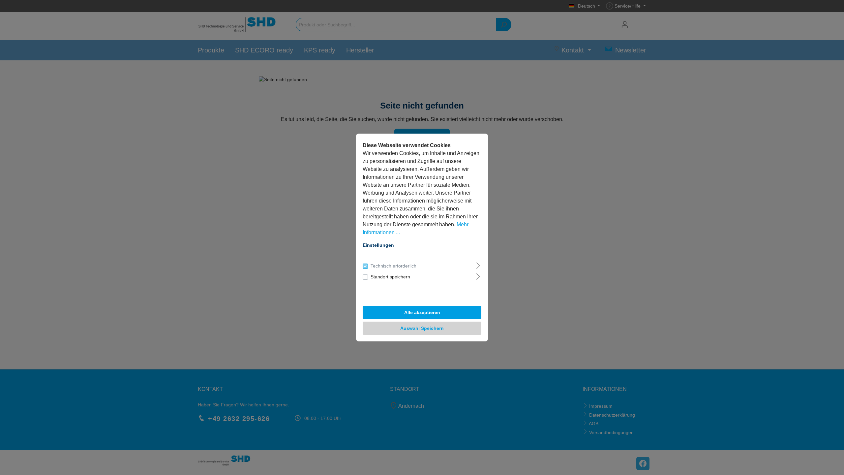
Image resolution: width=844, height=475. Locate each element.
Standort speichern (390, 276)
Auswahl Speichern (422, 328)
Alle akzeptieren (422, 312)
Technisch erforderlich (393, 266)
